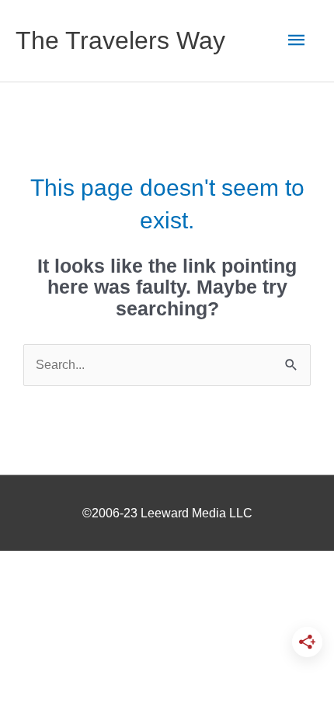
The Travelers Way (120, 40)
